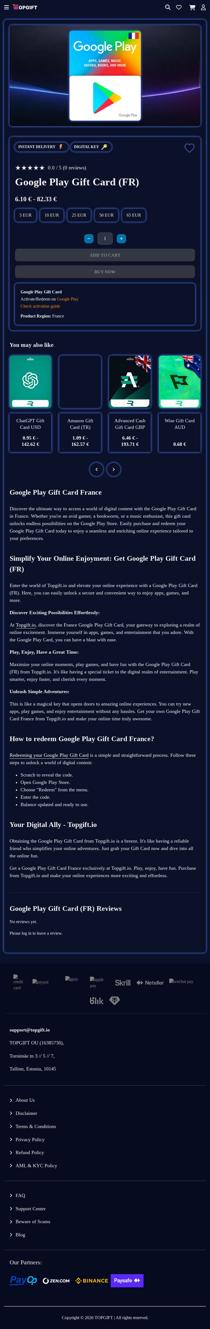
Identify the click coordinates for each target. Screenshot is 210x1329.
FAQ (20, 1195)
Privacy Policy (30, 1139)
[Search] (168, 8)
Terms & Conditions (36, 1126)
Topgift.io (26, 625)
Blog (20, 1234)
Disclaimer (26, 1113)
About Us (25, 1100)
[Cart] (191, 7)
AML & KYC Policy (36, 1165)
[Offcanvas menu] (6, 8)
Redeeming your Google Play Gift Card (49, 755)
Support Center (31, 1208)
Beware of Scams (33, 1221)
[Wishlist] (179, 8)
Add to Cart (105, 255)
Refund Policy (30, 1152)
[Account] (203, 7)
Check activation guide (40, 306)
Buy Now (105, 272)
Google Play (67, 299)
